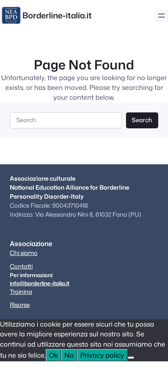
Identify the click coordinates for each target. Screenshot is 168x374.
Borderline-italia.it (57, 15)
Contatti (21, 266)
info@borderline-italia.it (39, 283)
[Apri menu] (161, 15)
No (69, 355)
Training (21, 291)
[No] (131, 357)
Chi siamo (24, 253)
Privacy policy (102, 355)
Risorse (20, 304)
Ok (53, 355)
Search (142, 120)
